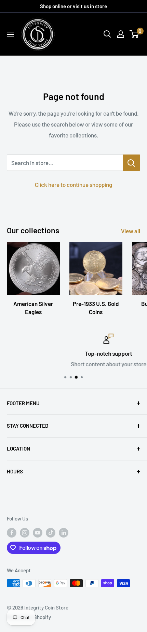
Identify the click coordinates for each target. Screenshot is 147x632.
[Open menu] (10, 34)
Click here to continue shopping (73, 184)
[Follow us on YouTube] (37, 532)
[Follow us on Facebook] (11, 532)
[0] (134, 34)
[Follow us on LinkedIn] (63, 532)
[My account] (120, 34)
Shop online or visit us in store (73, 6)
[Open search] (107, 34)
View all (130, 230)
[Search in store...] (131, 163)
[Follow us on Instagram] (24, 532)
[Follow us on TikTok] (50, 532)
